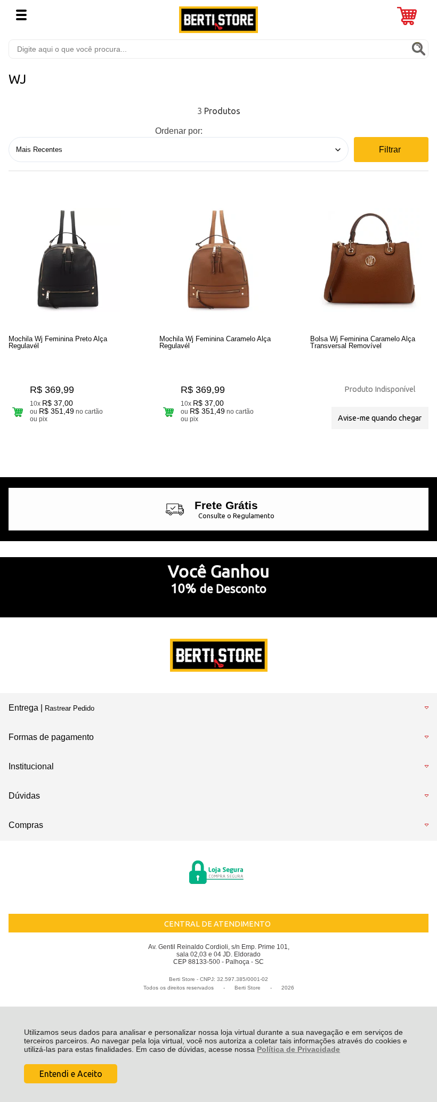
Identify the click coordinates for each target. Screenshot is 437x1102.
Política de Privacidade (298, 1049)
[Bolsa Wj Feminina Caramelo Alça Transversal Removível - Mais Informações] (369, 260)
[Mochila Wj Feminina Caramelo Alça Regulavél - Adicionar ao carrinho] (168, 412)
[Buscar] (418, 48)
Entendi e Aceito (70, 1074)
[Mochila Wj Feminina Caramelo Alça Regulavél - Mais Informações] (218, 260)
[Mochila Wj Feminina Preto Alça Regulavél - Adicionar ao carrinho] (17, 412)
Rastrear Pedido (69, 708)
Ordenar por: (179, 130)
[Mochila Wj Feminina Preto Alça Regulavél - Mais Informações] (68, 260)
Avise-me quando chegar (380, 418)
